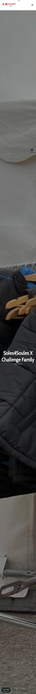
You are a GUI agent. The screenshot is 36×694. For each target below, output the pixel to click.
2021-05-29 (18, 364)
